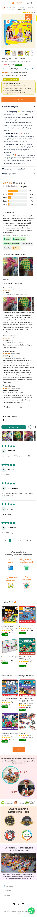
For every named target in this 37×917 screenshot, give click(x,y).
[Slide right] (35, 54)
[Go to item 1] (7, 436)
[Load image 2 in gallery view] (14, 53)
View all (18, 749)
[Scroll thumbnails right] (33, 436)
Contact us (7, 891)
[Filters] (29, 427)
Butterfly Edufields (12, 911)
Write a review (13, 427)
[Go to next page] (30, 540)
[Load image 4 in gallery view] (27, 53)
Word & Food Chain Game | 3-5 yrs (9, 657)
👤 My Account (8, 886)
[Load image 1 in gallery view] (7, 53)
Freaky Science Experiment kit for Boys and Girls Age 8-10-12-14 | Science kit (9, 733)
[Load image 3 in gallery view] (20, 53)
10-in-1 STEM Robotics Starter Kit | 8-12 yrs (27, 732)
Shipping (10, 66)
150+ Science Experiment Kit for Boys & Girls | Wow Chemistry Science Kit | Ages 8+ (9, 626)
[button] (4, 3)
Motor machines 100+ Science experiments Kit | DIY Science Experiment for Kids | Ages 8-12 (27, 658)
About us (7, 895)
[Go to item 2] (18, 436)
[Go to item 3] (28, 436)
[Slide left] (2, 54)
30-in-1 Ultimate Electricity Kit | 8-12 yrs (27, 625)
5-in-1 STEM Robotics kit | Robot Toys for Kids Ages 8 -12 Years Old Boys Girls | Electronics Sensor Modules (27, 701)
